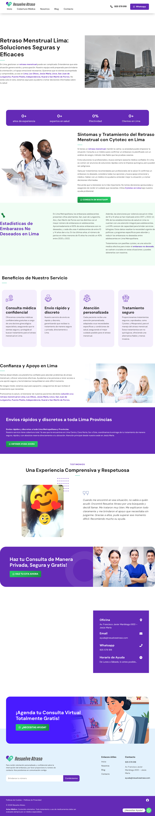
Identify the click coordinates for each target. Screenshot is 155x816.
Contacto (68, 9)
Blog (56, 9)
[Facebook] (147, 800)
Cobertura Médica (26, 9)
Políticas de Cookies (14, 800)
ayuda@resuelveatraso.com (137, 778)
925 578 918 (106, 649)
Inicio (9, 9)
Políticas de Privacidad (32, 800)
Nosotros (45, 9)
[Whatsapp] (148, 810)
